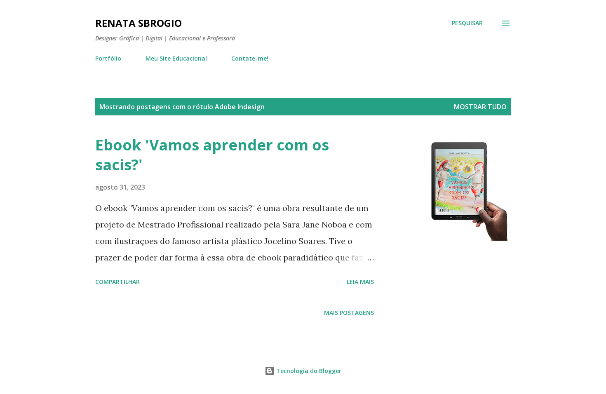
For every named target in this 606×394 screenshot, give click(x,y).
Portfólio (108, 58)
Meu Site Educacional (176, 58)
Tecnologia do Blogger (308, 371)
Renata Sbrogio (138, 23)
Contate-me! (249, 58)
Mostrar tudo (480, 106)
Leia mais (360, 282)
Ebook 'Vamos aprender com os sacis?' (212, 155)
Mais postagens (349, 313)
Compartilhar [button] (117, 282)
